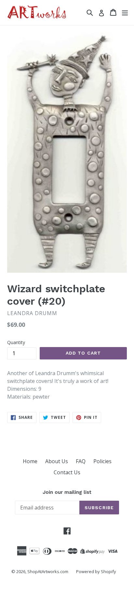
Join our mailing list (67, 492)
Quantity (16, 342)
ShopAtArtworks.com (47, 571)
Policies (102, 461)
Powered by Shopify (96, 571)
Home (30, 461)
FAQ (81, 461)
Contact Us (67, 472)
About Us (56, 461)
